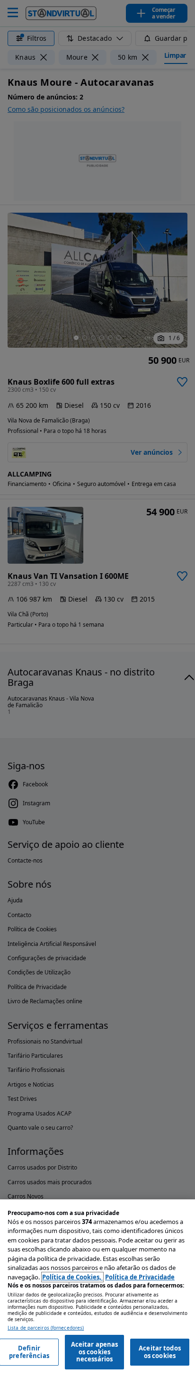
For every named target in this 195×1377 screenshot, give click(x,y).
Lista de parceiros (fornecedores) (46, 1328)
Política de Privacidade (140, 1277)
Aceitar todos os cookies (160, 1352)
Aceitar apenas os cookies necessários (94, 1351)
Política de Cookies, (72, 1277)
